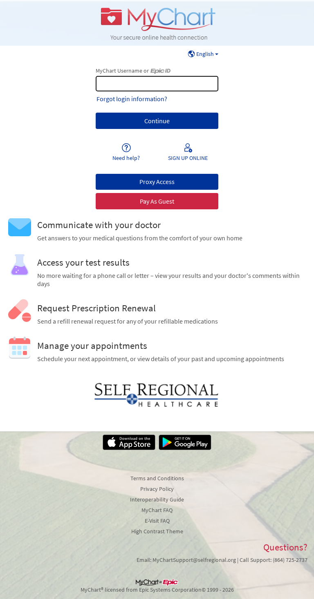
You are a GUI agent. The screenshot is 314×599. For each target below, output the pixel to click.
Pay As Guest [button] (157, 201)
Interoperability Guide (157, 499)
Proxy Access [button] (157, 181)
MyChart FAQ (157, 510)
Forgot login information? (131, 99)
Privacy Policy (157, 489)
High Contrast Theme (157, 531)
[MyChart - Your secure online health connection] (156, 22)
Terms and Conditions (157, 478)
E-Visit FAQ (157, 520)
